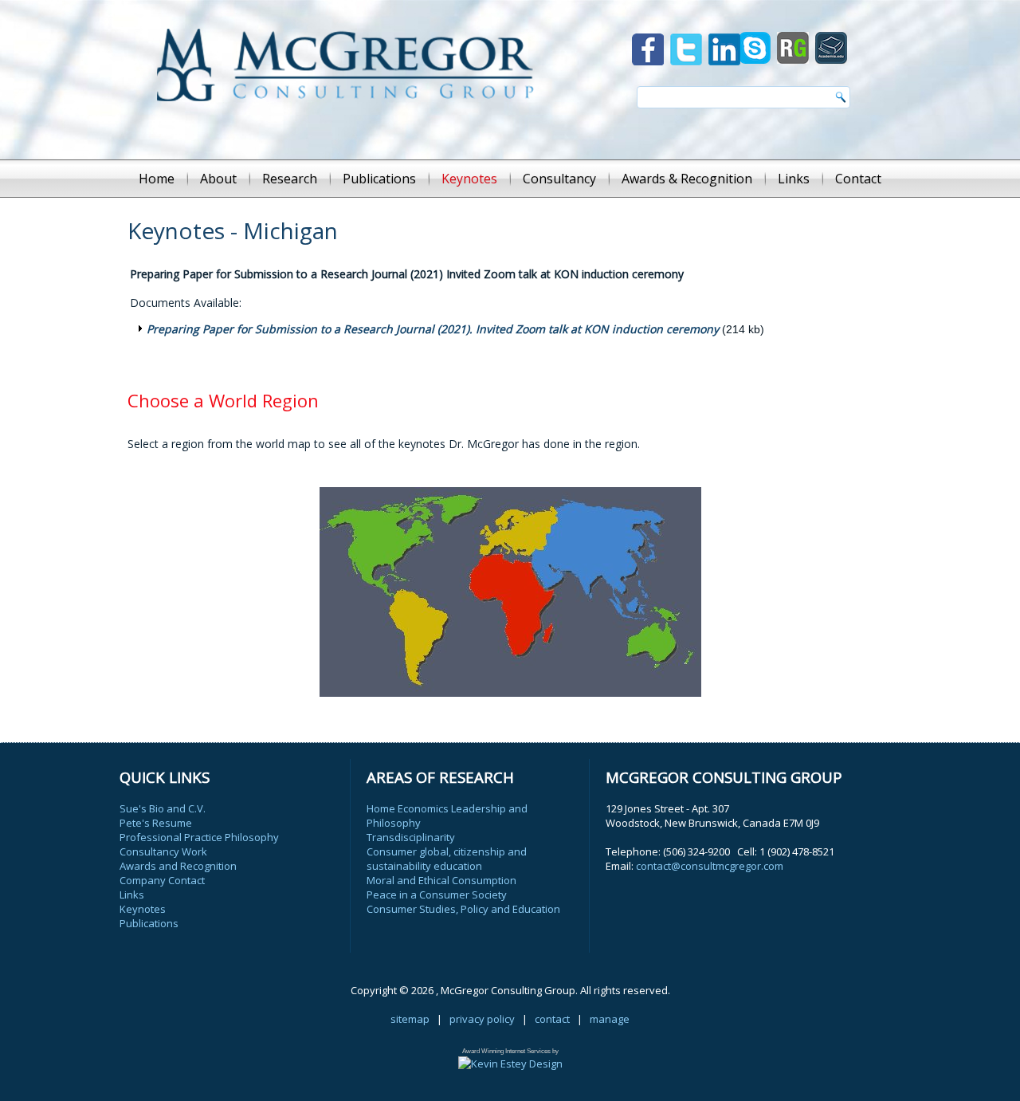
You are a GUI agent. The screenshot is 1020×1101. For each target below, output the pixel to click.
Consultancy (559, 178)
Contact (858, 178)
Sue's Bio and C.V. (163, 808)
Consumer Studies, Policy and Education (463, 909)
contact (552, 1019)
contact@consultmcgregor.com (709, 866)
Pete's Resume (156, 823)
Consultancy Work (163, 851)
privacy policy (482, 1019)
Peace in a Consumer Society (437, 894)
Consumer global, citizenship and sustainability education (447, 858)
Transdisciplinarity (411, 837)
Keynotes (469, 178)
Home (157, 178)
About (218, 178)
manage (610, 1019)
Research (289, 178)
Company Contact (162, 880)
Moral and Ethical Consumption (441, 880)
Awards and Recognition (178, 866)
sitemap (410, 1019)
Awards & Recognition (687, 178)
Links (794, 178)
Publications (379, 178)
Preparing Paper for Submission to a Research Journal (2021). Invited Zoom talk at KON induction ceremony (433, 328)
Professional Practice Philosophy (199, 837)
